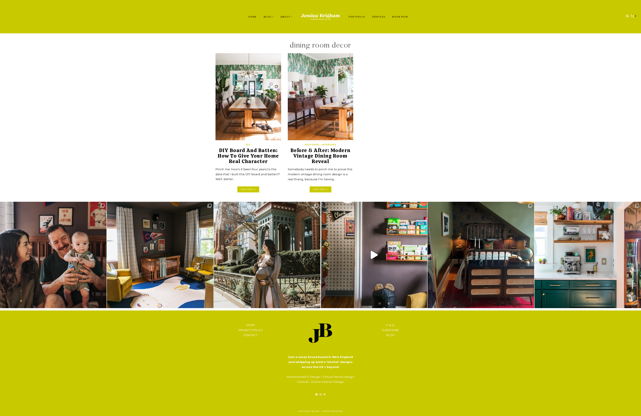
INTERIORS (329, 144)
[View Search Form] (627, 17)
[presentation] (248, 96)
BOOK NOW (400, 17)
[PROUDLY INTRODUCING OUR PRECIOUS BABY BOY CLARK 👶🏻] (53, 255)
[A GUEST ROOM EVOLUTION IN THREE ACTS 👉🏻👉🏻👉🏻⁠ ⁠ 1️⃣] (481, 255)
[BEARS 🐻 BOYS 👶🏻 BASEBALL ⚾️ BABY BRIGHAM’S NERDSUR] (160, 255)
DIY (248, 144)
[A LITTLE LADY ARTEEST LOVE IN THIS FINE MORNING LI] (588, 255)
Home (253, 17)
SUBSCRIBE (390, 330)
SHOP (250, 325)
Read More (250, 189)
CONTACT (250, 335)
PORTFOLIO (357, 17)
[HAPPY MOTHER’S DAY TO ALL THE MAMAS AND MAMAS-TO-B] (267, 255)
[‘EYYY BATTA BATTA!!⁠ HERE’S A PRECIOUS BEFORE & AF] (374, 255)
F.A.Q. (390, 325)
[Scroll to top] (632, 410)
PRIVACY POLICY (250, 330)
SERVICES (378, 17)
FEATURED (312, 144)
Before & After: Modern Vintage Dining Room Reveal (320, 156)
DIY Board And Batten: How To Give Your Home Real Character (248, 156)
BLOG (390, 335)
